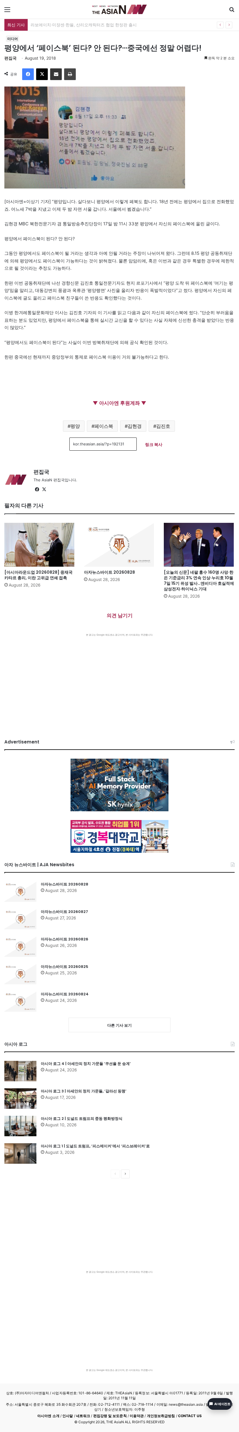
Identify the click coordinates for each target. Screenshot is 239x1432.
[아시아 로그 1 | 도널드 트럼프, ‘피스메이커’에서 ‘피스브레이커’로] (20, 1153)
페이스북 (103, 426)
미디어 (12, 39)
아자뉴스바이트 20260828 (109, 572)
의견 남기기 (120, 615)
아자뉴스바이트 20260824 (65, 994)
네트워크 (83, 1416)
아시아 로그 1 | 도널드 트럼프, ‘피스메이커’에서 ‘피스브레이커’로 (95, 1146)
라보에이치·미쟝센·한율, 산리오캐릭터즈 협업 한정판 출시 (84, 24)
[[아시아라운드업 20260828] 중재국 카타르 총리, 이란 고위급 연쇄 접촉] (39, 545)
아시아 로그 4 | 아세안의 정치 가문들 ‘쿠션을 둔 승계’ (86, 1063)
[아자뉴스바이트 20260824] (20, 1001)
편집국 (10, 58)
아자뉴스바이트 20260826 (64, 939)
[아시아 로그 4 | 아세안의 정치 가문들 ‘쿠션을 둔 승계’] (20, 1071)
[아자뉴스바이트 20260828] (119, 545)
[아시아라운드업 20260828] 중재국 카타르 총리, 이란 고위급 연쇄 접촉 (38, 575)
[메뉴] (7, 11)
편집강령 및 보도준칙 (110, 1416)
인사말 (67, 1416)
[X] (42, 74)
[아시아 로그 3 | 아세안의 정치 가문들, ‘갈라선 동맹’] (20, 1098)
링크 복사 (153, 444)
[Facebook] (28, 74)
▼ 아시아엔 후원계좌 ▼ (119, 403)
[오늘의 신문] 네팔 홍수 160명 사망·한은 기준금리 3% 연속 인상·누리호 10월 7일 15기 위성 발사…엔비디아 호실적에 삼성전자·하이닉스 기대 (199, 580)
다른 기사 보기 (119, 1025)
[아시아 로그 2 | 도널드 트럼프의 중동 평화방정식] (20, 1126)
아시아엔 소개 (48, 1416)
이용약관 (137, 1416)
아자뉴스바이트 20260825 (64, 966)
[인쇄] (70, 74)
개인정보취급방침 (161, 1416)
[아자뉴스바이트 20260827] (20, 919)
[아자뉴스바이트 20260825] (20, 974)
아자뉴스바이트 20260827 (64, 911)
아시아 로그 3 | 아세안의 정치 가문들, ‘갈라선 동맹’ (83, 1091)
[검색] (232, 11)
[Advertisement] (119, 680)
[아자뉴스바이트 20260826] (20, 946)
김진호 (163, 426)
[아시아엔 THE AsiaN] (119, 9)
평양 (75, 426)
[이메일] (56, 74)
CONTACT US (190, 1416)
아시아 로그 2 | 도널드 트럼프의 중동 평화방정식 (81, 1118)
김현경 (135, 426)
